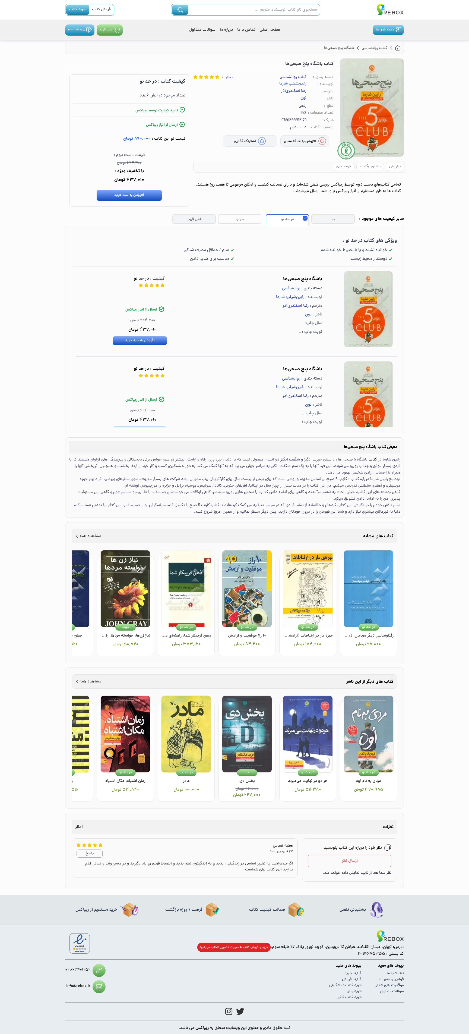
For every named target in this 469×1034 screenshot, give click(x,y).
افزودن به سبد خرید (129, 195)
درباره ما (226, 30)
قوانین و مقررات (391, 979)
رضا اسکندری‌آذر (293, 91)
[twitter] (240, 1011)
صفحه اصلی (270, 30)
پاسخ (89, 853)
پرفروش (395, 167)
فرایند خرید (353, 973)
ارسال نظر (350, 861)
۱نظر (229, 77)
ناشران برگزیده (370, 167)
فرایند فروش (352, 979)
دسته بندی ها (385, 29)
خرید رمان (354, 991)
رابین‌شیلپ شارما (292, 84)
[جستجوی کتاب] (180, 10)
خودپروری (343, 167)
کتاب (372, 460)
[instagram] (229, 1011)
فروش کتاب (101, 9)
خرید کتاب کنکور (349, 997)
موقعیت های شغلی (389, 985)
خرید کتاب (77, 9)
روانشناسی (291, 288)
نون (303, 98)
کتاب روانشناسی (293, 77)
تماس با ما (246, 30)
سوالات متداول (202, 30)
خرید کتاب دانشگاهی (345, 985)
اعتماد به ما (395, 973)
